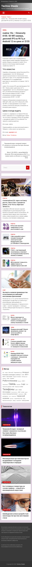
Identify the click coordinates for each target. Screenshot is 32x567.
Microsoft (11, 372)
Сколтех (18, 384)
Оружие (12, 378)
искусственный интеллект (10, 394)
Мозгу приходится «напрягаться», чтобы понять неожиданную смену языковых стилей (19, 319)
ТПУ (27, 384)
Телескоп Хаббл (19, 386)
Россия (19, 381)
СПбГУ (23, 381)
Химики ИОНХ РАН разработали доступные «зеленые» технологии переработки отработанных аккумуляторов (19, 358)
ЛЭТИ (23, 374)
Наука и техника (17, 376)
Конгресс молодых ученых (12, 374)
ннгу (10, 396)
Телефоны (13, 135)
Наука (12, 315)
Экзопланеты (14, 392)
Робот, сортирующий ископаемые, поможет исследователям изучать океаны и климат (20, 252)
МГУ (26, 375)
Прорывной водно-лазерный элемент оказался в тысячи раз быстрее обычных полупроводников (16, 145)
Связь (4, 30)
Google (6, 372)
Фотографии (6, 392)
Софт (4, 290)
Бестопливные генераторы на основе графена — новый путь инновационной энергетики (14, 488)
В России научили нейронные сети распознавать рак (17, 227)
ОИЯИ (8, 378)
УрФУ (16, 389)
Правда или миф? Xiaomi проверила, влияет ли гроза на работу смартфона (19, 331)
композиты (21, 394)
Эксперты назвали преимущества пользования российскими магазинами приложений (15, 294)
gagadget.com (13, 132)
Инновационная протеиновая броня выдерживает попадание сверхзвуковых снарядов (16, 461)
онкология (14, 396)
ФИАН (20, 389)
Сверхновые (5, 384)
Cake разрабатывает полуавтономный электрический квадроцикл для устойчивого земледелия (20, 239)
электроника (25, 400)
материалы (5, 396)
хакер (14, 400)
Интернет (25, 372)
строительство (18, 398)
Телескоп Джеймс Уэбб (8, 386)
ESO (3, 372)
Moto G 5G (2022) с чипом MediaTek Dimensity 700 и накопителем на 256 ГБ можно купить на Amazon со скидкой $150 (16, 155)
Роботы (5, 198)
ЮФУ (19, 392)
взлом (22, 392)
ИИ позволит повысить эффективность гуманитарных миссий (19, 264)
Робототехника (10, 381)
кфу (25, 394)
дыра (26, 392)
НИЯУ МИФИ (9, 376)
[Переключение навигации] (3, 13)
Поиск (27, 168)
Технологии (7, 406)
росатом (11, 398)
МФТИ (4, 376)
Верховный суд (18, 372)
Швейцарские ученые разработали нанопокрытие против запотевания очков (16, 516)
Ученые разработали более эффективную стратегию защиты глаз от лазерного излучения (19, 343)
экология (18, 400)
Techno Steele (9, 5)
